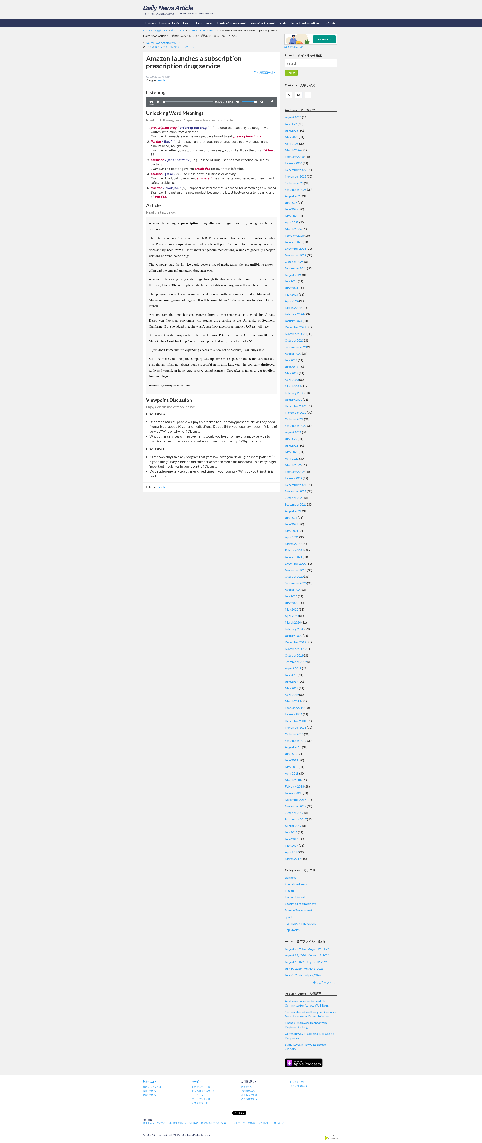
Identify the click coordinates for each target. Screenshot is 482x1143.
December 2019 (295, 642)
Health (187, 23)
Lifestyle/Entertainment (231, 23)
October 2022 (294, 419)
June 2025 (291, 209)
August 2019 (293, 668)
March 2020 (293, 622)
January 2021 (293, 557)
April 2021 (292, 537)
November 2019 (295, 648)
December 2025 (295, 170)
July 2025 (291, 202)
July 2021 (291, 517)
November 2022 (295, 412)
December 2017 (295, 799)
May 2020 (291, 609)
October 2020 (294, 576)
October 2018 (294, 734)
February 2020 (294, 629)
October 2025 (294, 183)
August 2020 (293, 589)
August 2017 (293, 825)
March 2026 (293, 150)
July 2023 (291, 360)
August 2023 (293, 353)
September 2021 (296, 504)
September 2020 (296, 583)
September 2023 (296, 347)
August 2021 (293, 511)
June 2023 (291, 366)
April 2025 (292, 222)
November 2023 (295, 334)
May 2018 (291, 767)
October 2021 (294, 497)
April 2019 (292, 694)
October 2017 (294, 812)
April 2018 (292, 773)
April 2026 (292, 143)
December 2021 (295, 484)
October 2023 (294, 340)
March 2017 (293, 858)
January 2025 (293, 242)
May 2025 (291, 215)
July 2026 (291, 124)
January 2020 (293, 635)
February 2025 (294, 235)
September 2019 (296, 661)
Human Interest (204, 23)
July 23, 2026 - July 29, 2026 (303, 975)
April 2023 (292, 379)
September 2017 (296, 819)
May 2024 (291, 294)
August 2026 (293, 117)
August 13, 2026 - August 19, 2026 (307, 955)
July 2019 (291, 675)
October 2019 (294, 655)
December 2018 (295, 721)
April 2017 (292, 852)
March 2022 (293, 465)
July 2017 (291, 832)
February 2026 (294, 156)
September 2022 (296, 425)
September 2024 (296, 268)
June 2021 (291, 524)
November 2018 (295, 727)
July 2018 (291, 753)
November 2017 (295, 806)
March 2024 (293, 307)
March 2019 (293, 701)
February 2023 (294, 393)
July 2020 (291, 596)
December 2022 (295, 406)
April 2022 (292, 458)
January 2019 (293, 714)
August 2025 (293, 196)
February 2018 (294, 786)
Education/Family (169, 23)
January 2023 (293, 399)
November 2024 (295, 255)
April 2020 (292, 616)
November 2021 (295, 491)
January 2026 (293, 163)
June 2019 (291, 681)
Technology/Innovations (304, 23)
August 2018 (293, 747)
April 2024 (292, 301)
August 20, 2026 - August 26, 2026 (307, 949)
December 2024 (295, 248)
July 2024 (291, 281)
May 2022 (291, 452)
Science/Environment (262, 23)
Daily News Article (168, 7)
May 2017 (291, 845)
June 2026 (291, 130)
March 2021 (293, 543)
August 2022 (293, 432)
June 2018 (291, 760)
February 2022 (294, 471)
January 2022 (293, 478)
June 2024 (291, 288)
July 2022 (291, 439)
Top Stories (330, 23)
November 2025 (295, 176)
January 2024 (293, 321)
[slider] (188, 102)
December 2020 (295, 563)
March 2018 (293, 780)
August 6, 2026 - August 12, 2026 (306, 962)
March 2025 (293, 229)
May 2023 (291, 373)
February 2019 (294, 707)
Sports (283, 23)
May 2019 (291, 688)
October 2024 (294, 261)
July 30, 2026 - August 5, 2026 (304, 968)
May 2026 (291, 137)
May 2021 (291, 530)
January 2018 (293, 793)
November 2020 (295, 570)
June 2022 (291, 445)
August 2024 (293, 275)
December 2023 (295, 327)
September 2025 (296, 189)
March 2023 (293, 386)
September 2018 (296, 740)
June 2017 (291, 839)
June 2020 (291, 603)
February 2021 (294, 550)
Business (150, 23)
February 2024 (294, 314)
